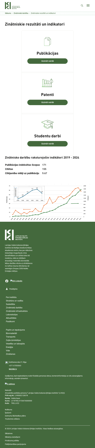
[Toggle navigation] (88, 5)
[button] (47, 203)
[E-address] (10, 384)
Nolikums (8, 410)
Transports (10, 337)
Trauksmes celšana (12, 419)
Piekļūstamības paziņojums (15, 444)
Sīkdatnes (8, 433)
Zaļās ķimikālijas (13, 340)
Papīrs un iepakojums (15, 330)
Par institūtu (11, 297)
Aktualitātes (11, 318)
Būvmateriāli (11, 333)
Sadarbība (10, 304)
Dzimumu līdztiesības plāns (15, 416)
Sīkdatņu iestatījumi (12, 437)
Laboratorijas (12, 314)
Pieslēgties (13, 289)
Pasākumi (10, 321)
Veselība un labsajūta (15, 344)
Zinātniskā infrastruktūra (17, 311)
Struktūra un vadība (14, 301)
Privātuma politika (12, 441)
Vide (8, 350)
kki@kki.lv (13, 369)
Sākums (8, 13)
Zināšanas (10, 354)
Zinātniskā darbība (21, 13)
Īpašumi (8, 413)
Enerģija (9, 347)
